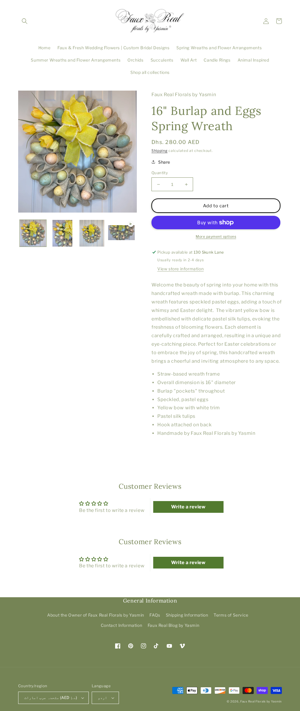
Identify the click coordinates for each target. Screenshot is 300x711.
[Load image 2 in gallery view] (62, 233)
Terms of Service (231, 614)
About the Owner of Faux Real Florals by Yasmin (95, 614)
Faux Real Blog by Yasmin (173, 625)
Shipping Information (187, 614)
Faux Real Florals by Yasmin (261, 701)
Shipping (159, 150)
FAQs (154, 614)
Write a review (188, 507)
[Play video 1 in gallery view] (121, 233)
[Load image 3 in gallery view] (92, 233)
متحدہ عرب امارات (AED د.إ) (50, 697)
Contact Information (121, 625)
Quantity (159, 172)
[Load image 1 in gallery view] (33, 233)
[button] (24, 21)
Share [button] (164, 161)
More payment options (216, 236)
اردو (102, 697)
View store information (180, 268)
